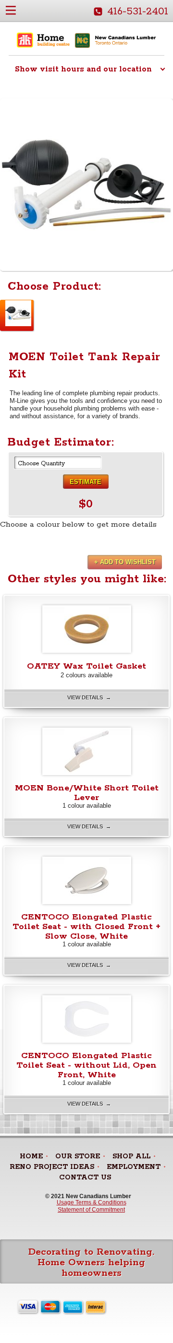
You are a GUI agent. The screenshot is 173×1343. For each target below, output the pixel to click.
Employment (134, 1167)
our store (77, 1156)
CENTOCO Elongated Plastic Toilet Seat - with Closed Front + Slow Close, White (86, 926)
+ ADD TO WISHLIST (125, 561)
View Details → (89, 697)
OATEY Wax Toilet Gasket (86, 666)
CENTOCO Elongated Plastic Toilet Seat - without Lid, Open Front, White (86, 1065)
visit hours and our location (83, 69)
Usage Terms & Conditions (91, 1202)
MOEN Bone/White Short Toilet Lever (87, 792)
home (31, 1156)
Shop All (131, 1156)
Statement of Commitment (91, 1209)
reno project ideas (52, 1167)
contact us (85, 1177)
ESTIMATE (85, 481)
